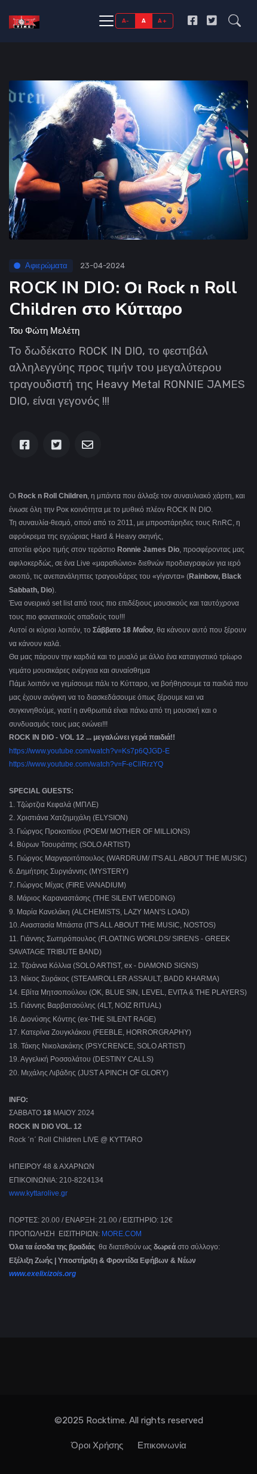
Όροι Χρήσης (97, 1445)
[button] (234, 21)
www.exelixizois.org (42, 1274)
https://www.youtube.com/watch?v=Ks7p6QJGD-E (89, 751)
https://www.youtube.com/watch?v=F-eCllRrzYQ (86, 764)
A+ (162, 20)
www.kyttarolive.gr (38, 1193)
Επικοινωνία (161, 1445)
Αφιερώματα (46, 265)
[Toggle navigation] (106, 21)
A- (126, 20)
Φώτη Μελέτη (52, 330)
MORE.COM (122, 1234)
